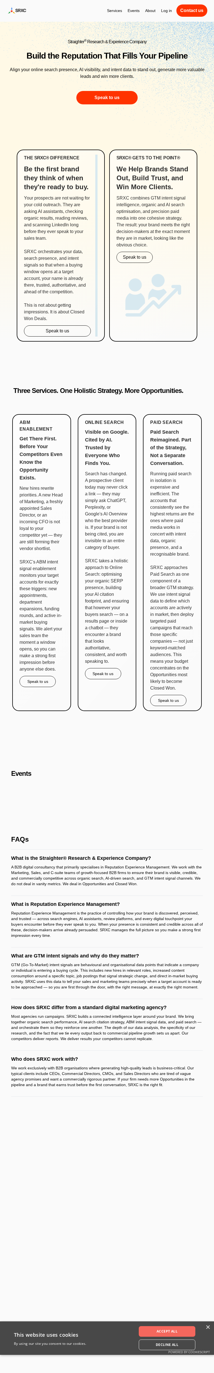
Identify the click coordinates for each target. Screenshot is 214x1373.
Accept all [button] (167, 1331)
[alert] (107, 1338)
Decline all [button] (167, 1344)
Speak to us (107, 97)
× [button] (208, 1327)
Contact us (191, 10)
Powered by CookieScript (189, 1352)
